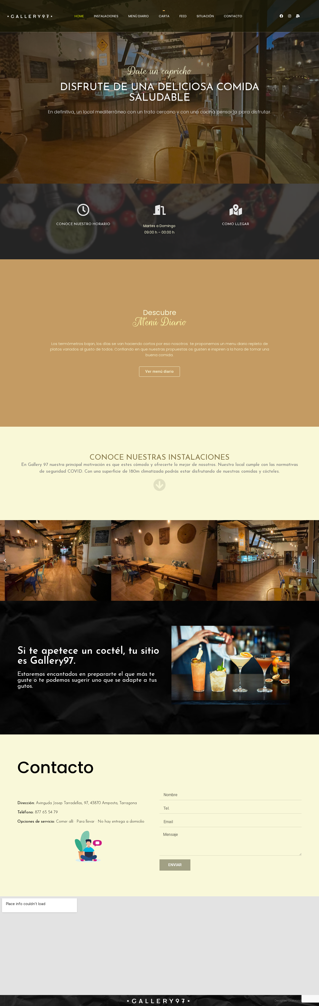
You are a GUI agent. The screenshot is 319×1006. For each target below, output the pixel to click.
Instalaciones (106, 16)
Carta (164, 16)
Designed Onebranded (290, 1001)
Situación (205, 16)
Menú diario (138, 16)
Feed (183, 16)
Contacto (233, 16)
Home (79, 16)
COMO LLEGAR (235, 224)
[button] (4, 560)
